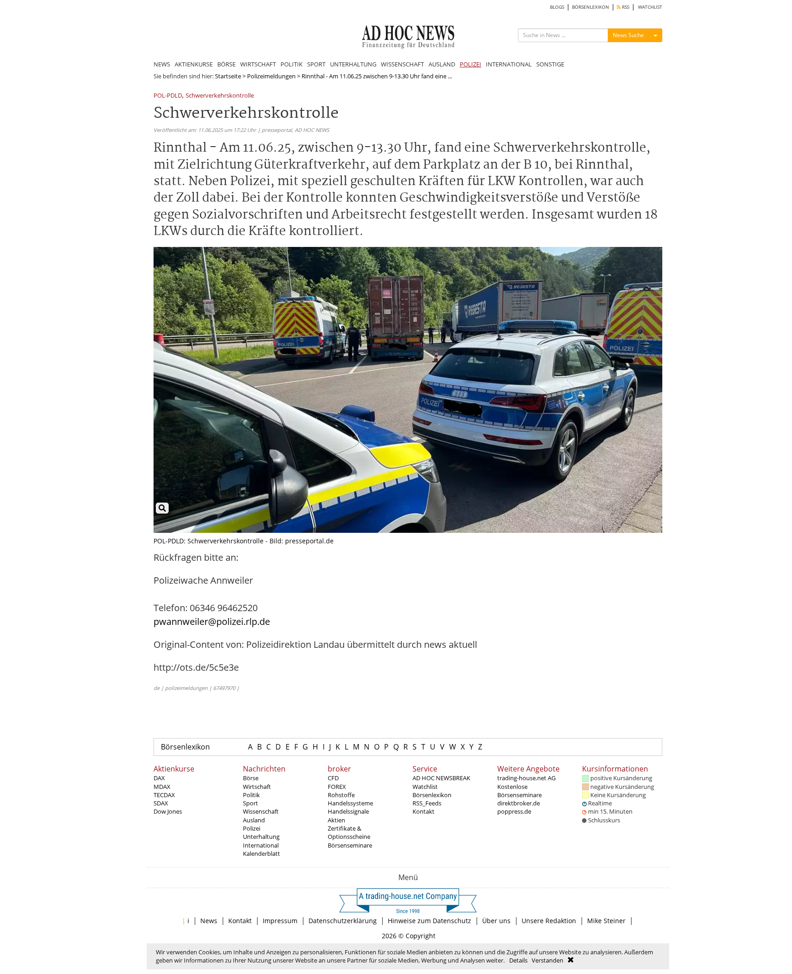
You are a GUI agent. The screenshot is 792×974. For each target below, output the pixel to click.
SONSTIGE (550, 64)
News (208, 920)
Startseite (228, 76)
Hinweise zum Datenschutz (429, 920)
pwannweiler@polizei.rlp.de (212, 621)
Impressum (280, 920)
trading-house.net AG (526, 778)
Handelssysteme (350, 803)
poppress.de (514, 811)
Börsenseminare (350, 845)
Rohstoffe (341, 795)
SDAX (161, 803)
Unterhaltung (261, 836)
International (261, 845)
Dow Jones (168, 811)
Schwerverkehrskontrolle (220, 96)
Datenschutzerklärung (342, 920)
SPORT (316, 64)
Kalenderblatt (261, 853)
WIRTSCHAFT (258, 64)
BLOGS (557, 7)
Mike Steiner (606, 920)
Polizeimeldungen (271, 76)
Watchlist (425, 786)
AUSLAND (442, 64)
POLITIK (291, 64)
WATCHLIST (650, 7)
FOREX (337, 786)
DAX (159, 778)
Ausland (254, 820)
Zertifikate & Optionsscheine (349, 832)
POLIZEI (470, 64)
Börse (250, 778)
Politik (251, 795)
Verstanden (547, 960)
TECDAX (164, 795)
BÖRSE (226, 64)
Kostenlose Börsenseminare (519, 790)
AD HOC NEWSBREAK (441, 778)
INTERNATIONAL (509, 64)
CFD (333, 778)
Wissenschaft (261, 811)
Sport (250, 803)
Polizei (251, 828)
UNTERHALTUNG (353, 64)
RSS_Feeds (426, 803)
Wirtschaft (257, 786)
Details (518, 960)
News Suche (628, 35)
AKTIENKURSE (194, 64)
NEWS (162, 64)
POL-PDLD (168, 96)
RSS (625, 7)
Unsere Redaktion (549, 920)
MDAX (162, 786)
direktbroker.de (518, 803)
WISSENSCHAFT (402, 64)
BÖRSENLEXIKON (590, 7)
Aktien (336, 820)
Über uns (496, 920)
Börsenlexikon (185, 747)
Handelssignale (348, 811)
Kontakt (423, 811)
